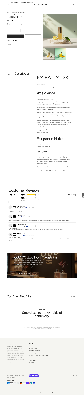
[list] (60, 31)
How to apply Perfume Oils (34, 350)
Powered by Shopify (11, 377)
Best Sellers (14, 12)
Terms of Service (32, 358)
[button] (69, 4)
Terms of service (44, 392)
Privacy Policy (32, 365)
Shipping (9, 24)
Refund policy (31, 392)
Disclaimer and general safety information (38, 355)
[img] (16, 206)
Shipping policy (52, 392)
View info (8, 40)
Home (8, 12)
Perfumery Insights (33, 348)
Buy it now (14, 36)
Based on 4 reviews (13, 196)
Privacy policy (38, 392)
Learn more (14, 40)
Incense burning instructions (35, 353)
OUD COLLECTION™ (16, 375)
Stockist (30, 345)
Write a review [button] (71, 194)
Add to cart (33, 36)
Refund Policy (32, 362)
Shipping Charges (33, 360)
